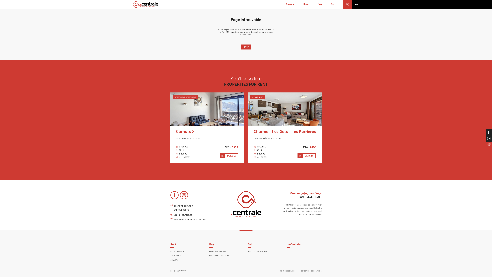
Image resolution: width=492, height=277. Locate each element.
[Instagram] (489, 138)
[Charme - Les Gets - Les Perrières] (285, 109)
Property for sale (217, 251)
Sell (333, 4)
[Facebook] (489, 132)
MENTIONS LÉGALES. (288, 271)
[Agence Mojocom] (182, 271)
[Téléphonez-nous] (347, 4)
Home (246, 47)
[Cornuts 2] (207, 109)
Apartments (175, 256)
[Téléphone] (489, 145)
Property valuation (257, 251)
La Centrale (294, 244)
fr (356, 4)
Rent (306, 4)
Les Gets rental (177, 251)
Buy (320, 4)
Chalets (174, 260)
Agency (290, 4)
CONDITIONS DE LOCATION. (311, 271)
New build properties (219, 256)
